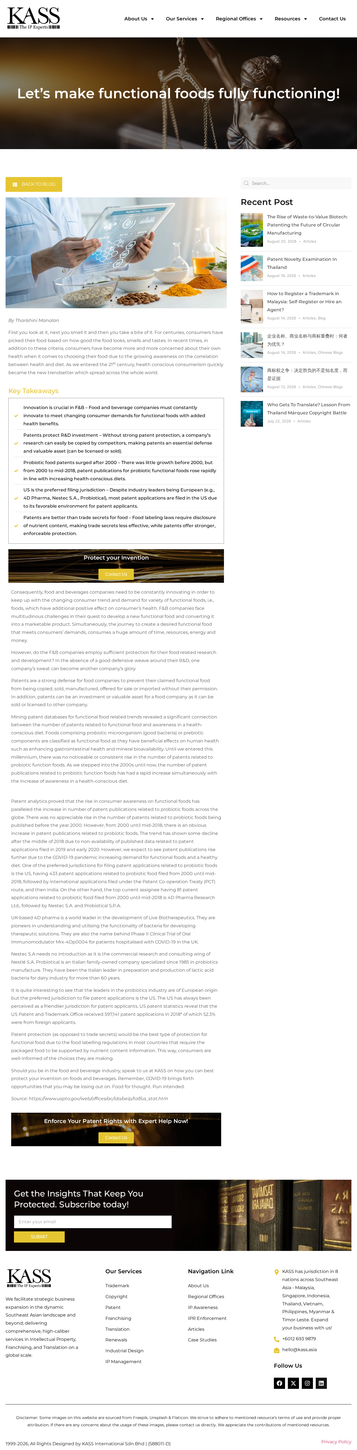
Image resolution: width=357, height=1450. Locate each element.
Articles (309, 241)
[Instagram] (307, 1383)
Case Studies (202, 1339)
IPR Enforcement (207, 1318)
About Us (135, 19)
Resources (287, 19)
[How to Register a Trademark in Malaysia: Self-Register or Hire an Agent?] (252, 307)
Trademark (117, 1285)
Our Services (181, 19)
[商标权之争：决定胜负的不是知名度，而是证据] (252, 379)
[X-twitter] (293, 1383)
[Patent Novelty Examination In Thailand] (252, 268)
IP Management (123, 1361)
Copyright (116, 1296)
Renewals (116, 1339)
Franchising (118, 1318)
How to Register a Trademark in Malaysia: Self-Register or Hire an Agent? (304, 301)
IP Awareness (203, 1307)
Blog (321, 318)
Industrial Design (124, 1350)
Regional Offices (236, 19)
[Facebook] (279, 1383)
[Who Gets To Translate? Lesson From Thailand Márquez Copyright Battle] (252, 414)
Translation (117, 1329)
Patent (113, 1307)
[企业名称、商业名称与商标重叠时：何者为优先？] (252, 345)
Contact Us (332, 19)
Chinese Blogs (330, 352)
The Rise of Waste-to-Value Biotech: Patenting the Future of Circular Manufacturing (307, 225)
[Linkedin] (321, 1383)
